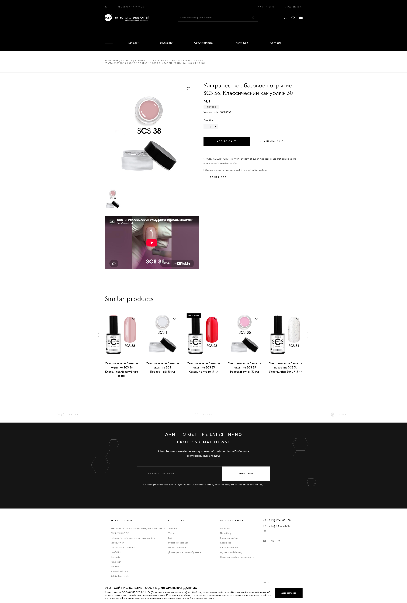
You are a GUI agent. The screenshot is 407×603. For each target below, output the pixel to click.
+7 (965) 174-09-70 (265, 7)
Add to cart (226, 141)
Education (166, 42)
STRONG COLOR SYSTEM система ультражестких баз (169, 60)
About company (203, 42)
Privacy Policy (256, 484)
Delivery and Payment (131, 7)
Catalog (133, 42)
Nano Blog (241, 42)
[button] (99, 335)
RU (106, 7)
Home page (112, 60)
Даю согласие (288, 592)
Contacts (276, 42)
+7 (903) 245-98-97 (293, 7)
